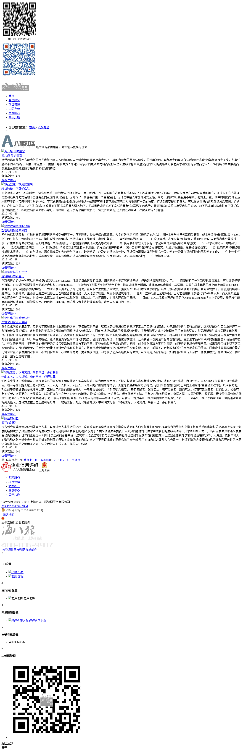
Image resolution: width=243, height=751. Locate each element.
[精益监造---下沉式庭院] (17, 184)
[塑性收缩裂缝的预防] (15, 226)
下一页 (70, 460)
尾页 (77, 460)
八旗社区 (43, 127)
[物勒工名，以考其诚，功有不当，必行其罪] (29, 372)
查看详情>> (8, 180)
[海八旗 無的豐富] (13, 151)
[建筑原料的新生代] (14, 272)
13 (56, 460)
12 (53, 460)
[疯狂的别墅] (10, 418)
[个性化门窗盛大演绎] (15, 318)
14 (59, 460)
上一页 (33, 460)
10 (48, 460)
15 (62, 460)
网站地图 (7, 514)
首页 (11, 96)
